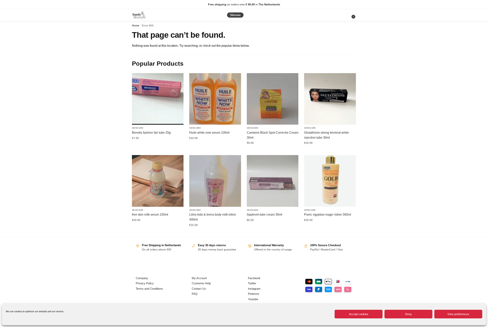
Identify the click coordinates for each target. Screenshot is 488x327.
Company (142, 278)
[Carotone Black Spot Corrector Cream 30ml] (273, 99)
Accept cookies (358, 314)
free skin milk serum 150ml (150, 214)
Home (135, 25)
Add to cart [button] (157, 146)
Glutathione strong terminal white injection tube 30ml (326, 135)
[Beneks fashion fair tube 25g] (158, 99)
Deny (408, 314)
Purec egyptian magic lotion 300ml (327, 214)
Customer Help (201, 283)
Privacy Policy (145, 283)
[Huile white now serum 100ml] (215, 99)
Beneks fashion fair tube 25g (151, 132)
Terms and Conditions (149, 288)
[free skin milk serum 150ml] (158, 181)
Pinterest (253, 293)
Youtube (253, 299)
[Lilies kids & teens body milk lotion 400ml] (215, 181)
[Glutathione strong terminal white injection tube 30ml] (330, 99)
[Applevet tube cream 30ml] (273, 181)
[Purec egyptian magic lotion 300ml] (330, 181)
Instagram (254, 288)
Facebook (254, 278)
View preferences (458, 314)
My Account (199, 278)
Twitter (252, 283)
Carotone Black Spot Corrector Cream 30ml (272, 135)
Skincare (138, 128)
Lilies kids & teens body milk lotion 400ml (212, 217)
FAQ (195, 293)
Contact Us (199, 288)
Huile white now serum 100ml (209, 132)
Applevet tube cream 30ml (264, 214)
